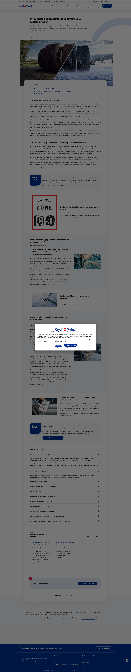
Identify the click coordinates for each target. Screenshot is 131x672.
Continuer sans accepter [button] (86, 327)
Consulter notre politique (65, 348)
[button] (70, 345)
